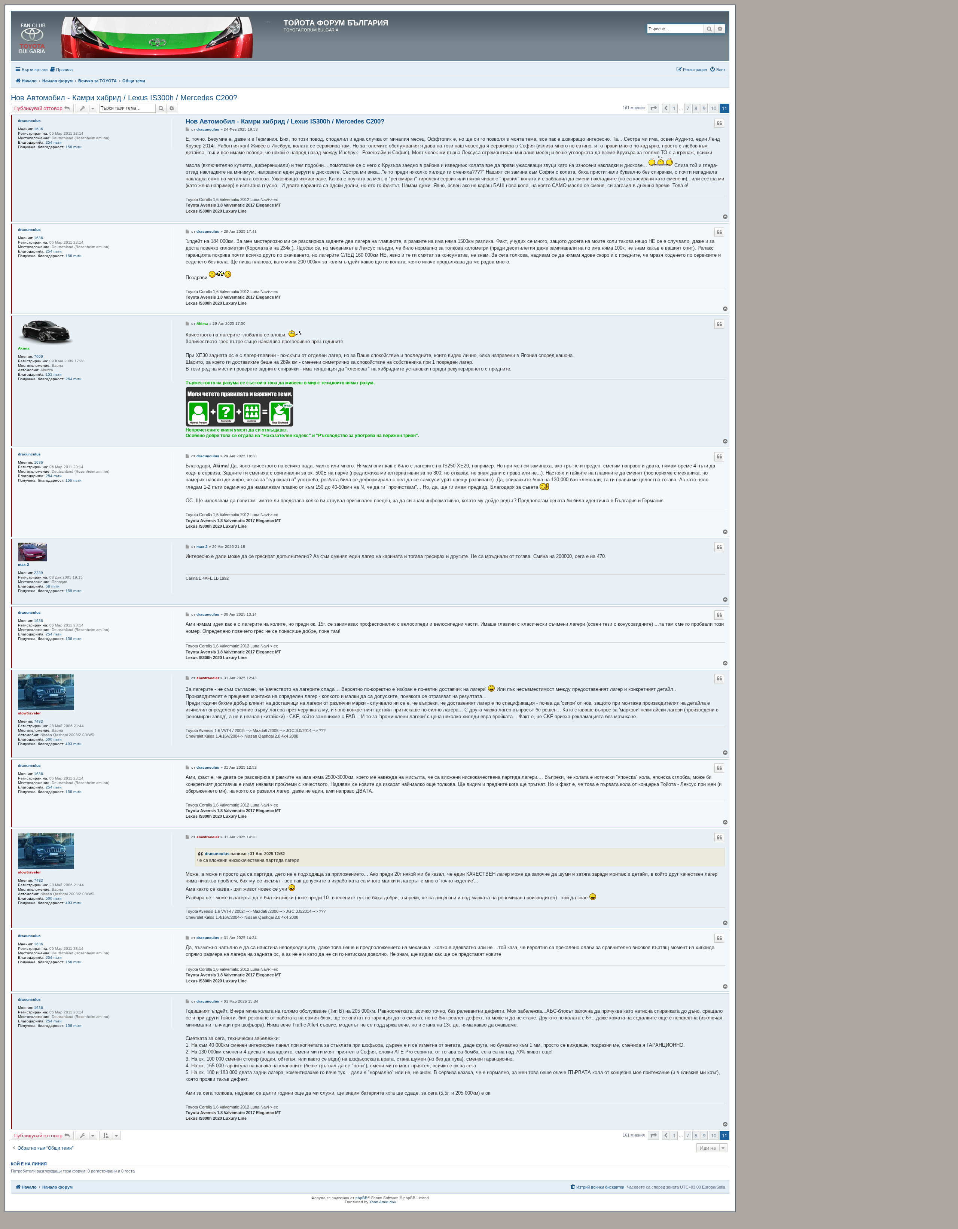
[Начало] (148, 36)
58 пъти (53, 586)
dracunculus (29, 121)
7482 (38, 721)
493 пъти (73, 744)
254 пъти (54, 142)
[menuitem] (61, 69)
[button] (653, 108)
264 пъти (73, 379)
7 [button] (687, 108)
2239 (38, 573)
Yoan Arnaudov (382, 1202)
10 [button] (713, 108)
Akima (24, 348)
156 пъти (73, 147)
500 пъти (54, 739)
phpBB (361, 1198)
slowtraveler (29, 713)
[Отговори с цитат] (719, 123)
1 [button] (674, 108)
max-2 (23, 564)
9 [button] (704, 108)
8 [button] (696, 108)
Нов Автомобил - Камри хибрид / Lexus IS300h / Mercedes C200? (124, 98)
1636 (38, 129)
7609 (38, 356)
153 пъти (54, 374)
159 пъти (73, 591)
